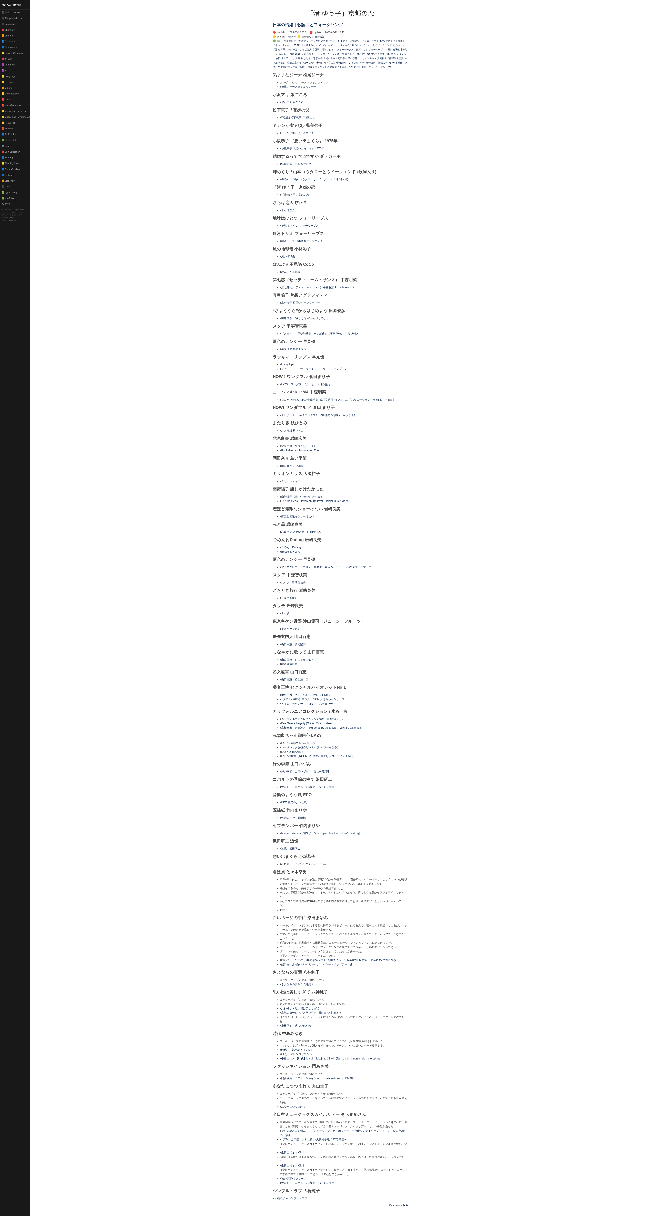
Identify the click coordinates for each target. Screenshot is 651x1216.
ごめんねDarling (291, 547)
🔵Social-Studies (11, 169)
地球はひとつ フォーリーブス (337, 49)
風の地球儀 (288, 256)
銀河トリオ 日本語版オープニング (302, 241)
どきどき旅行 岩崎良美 (305, 67)
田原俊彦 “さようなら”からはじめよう (305, 318)
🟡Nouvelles (8, 122)
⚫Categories (9, 24)
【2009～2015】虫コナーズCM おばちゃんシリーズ (312, 699)
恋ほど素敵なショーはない (297, 516)
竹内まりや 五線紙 (293, 817)
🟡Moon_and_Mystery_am (16, 116)
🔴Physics (7, 128)
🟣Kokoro (7, 70)
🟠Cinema (7, 35)
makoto (292, 36)
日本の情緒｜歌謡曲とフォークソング (308, 24)
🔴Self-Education (11, 151)
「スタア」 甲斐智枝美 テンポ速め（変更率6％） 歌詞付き (320, 333)
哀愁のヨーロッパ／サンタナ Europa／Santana (311, 1012)
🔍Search (7, 146)
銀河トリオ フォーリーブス (370, 49)
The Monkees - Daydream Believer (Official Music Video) (315, 501)
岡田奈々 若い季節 (347, 58)
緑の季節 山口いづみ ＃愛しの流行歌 (305, 771)
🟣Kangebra (8, 64)
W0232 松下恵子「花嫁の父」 (299, 117)
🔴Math (6, 99)
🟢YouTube (8, 198)
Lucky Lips (287, 364)
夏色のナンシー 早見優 (390, 62)
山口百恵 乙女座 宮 (294, 679)
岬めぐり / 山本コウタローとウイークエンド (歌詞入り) (374, 45)
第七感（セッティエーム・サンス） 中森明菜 (328, 54)
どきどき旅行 (289, 598)
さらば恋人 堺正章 (309, 49)
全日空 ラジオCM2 (292, 1165)
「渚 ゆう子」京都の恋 (285, 49)
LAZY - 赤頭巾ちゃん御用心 (298, 743)
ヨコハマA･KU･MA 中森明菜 (369, 54)
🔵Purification (9, 134)
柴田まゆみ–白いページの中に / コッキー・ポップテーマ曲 (317, 964)
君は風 (285, 910)
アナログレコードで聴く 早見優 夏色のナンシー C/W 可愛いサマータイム (329, 567)
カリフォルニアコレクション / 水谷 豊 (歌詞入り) (312, 719)
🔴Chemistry (8, 29)
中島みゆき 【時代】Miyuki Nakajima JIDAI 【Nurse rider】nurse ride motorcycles (330, 1058)
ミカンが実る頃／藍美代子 (378, 41)
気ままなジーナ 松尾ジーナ (298, 41)
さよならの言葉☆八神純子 (297, 984)
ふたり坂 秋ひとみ (301, 58)
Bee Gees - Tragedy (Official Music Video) (306, 723)
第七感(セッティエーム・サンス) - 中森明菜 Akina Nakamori (317, 287)
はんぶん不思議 (290, 271)
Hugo (12, 218)
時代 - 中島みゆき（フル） (297, 1049)
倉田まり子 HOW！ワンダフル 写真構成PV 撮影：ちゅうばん (318, 415)
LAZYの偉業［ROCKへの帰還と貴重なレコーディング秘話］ (318, 756)
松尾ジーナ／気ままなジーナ (299, 86)
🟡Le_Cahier (9, 82)
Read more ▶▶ (398, 1205)
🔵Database (8, 41)
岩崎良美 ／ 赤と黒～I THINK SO (301, 531)
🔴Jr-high (7, 58)
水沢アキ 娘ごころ (326, 41)
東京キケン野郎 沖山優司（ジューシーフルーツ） (365, 67)
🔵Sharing (7, 157)
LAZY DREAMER (292, 751)
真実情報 (319, 36)
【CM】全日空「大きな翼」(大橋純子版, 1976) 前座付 (314, 1139)
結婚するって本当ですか (296, 163)
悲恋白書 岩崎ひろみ (324, 58)
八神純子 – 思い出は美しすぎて (300, 1008)
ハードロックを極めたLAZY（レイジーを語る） (310, 747)
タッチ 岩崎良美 (328, 67)
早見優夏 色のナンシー (295, 349)
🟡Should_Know (10, 163)
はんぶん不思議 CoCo (289, 54)
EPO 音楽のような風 (294, 802)
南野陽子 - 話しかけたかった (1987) (302, 496)
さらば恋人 (288, 210)
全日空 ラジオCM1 (292, 1152)
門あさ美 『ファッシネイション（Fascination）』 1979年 (317, 1078)
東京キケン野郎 (290, 628)
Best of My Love (290, 551)
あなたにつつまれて (293, 1106)
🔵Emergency (9, 47)
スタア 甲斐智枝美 (293, 582)
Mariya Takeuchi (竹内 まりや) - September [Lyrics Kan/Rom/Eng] (320, 833)
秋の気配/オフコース (293, 1178)
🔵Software (8, 175)
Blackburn (12, 220)
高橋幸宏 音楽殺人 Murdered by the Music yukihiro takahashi (321, 727)
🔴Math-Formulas (11, 105)
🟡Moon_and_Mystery (14, 111)
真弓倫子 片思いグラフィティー (300, 302)
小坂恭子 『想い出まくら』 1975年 (302, 148)
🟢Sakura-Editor (10, 140)
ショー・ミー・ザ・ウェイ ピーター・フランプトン (314, 368)
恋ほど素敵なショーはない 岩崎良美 (306, 62)
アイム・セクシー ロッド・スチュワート (308, 703)
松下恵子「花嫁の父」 (350, 41)
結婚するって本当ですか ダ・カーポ (322, 45)
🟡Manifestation (10, 93)
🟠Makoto (7, 87)
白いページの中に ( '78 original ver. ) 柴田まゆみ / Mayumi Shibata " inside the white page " (339, 960)
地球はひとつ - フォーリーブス (300, 225)
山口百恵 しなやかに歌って (299, 659)
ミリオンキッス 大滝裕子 (373, 58)
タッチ (285, 613)
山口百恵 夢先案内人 (294, 644)
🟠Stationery (8, 180)
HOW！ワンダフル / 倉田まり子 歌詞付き (306, 384)
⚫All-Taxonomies (11, 12)
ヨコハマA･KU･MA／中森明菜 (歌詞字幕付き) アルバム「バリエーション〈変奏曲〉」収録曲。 (339, 399)
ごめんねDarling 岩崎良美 (362, 62)
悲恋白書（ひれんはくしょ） (299, 446)
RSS (7, 204)
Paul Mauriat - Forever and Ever (300, 450)
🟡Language (8, 76)
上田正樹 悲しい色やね (296, 1025)
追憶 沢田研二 (290, 848)
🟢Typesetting (9, 192)
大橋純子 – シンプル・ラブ (290, 1198)
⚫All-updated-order (12, 18)
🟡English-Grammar (13, 53)
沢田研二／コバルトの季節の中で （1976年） (309, 786)
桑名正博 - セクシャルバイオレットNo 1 (305, 694)
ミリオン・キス (290, 481)
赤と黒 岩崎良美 (337, 62)
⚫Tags (6, 186)
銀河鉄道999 (289, 664)
